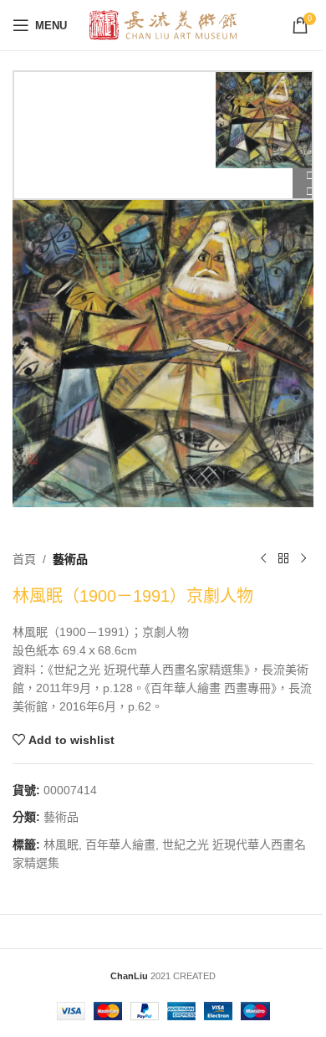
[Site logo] (163, 24)
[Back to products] (283, 559)
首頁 (24, 559)
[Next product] (303, 559)
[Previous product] (263, 559)
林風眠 (61, 844)
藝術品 (70, 559)
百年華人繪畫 (120, 844)
